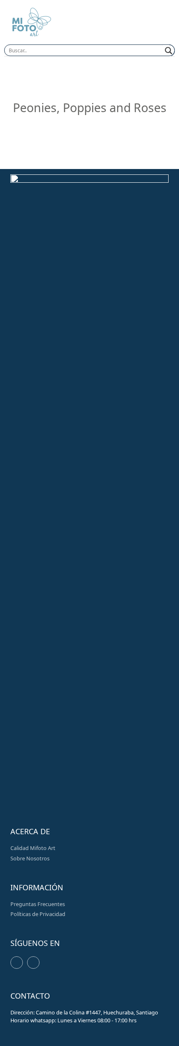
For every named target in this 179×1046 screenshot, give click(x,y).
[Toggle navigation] (156, 23)
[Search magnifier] (169, 50)
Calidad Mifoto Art (32, 848)
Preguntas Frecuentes (37, 904)
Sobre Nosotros (30, 858)
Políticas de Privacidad (37, 914)
